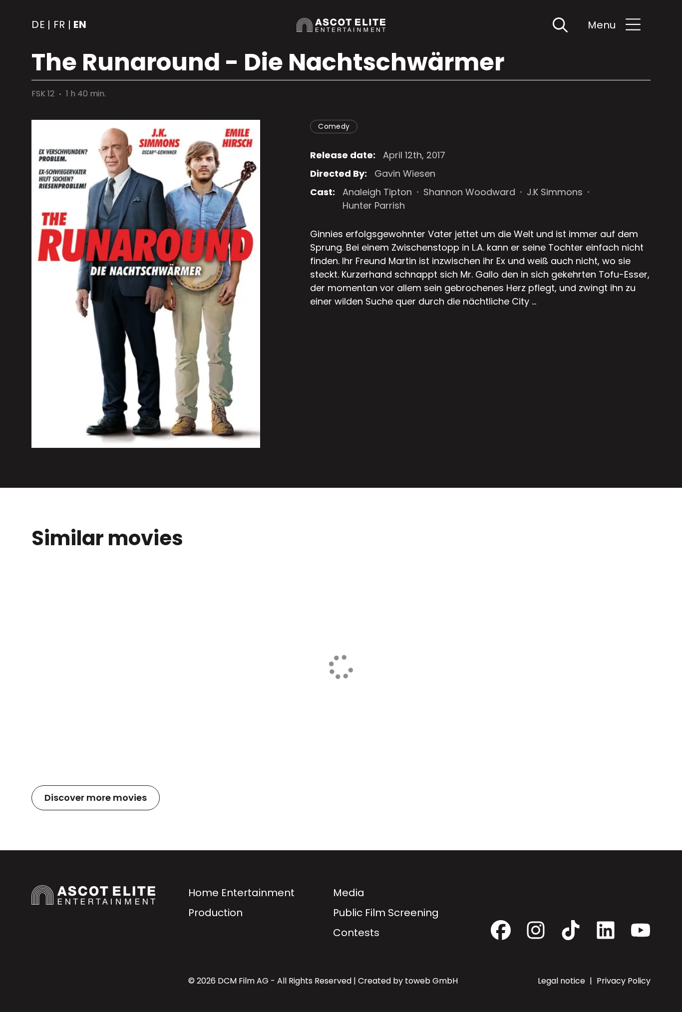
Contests (356, 933)
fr (59, 24)
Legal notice (562, 981)
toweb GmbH (431, 981)
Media (348, 893)
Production (215, 913)
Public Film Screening (386, 913)
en (79, 24)
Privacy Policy (624, 981)
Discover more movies (95, 797)
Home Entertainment (241, 893)
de (38, 24)
